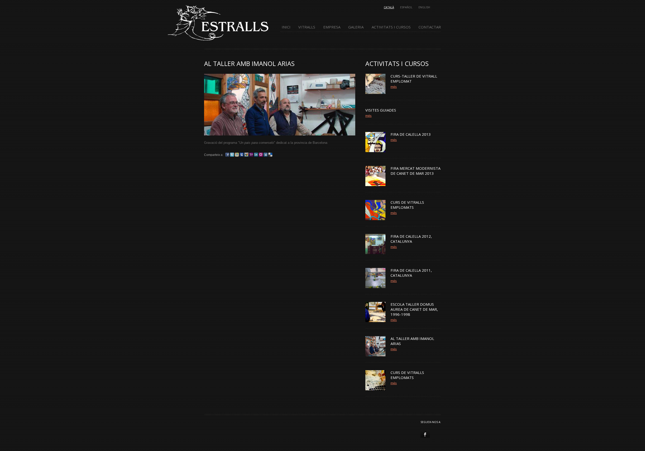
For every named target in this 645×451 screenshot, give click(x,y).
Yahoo (251, 155)
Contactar (429, 27)
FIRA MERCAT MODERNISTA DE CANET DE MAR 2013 (415, 171)
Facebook (227, 155)
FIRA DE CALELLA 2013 (411, 134)
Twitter (232, 155)
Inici (286, 27)
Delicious (270, 155)
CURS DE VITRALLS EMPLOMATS (407, 205)
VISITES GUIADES (380, 110)
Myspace (242, 155)
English (424, 7)
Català (389, 7)
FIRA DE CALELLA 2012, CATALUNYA (411, 239)
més (394, 87)
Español (406, 7)
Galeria (356, 27)
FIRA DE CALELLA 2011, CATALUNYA (411, 273)
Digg (266, 155)
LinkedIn (256, 155)
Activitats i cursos (391, 27)
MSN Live (246, 155)
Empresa (331, 27)
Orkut (261, 155)
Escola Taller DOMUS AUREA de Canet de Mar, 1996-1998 (414, 309)
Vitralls (306, 27)
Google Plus (237, 155)
